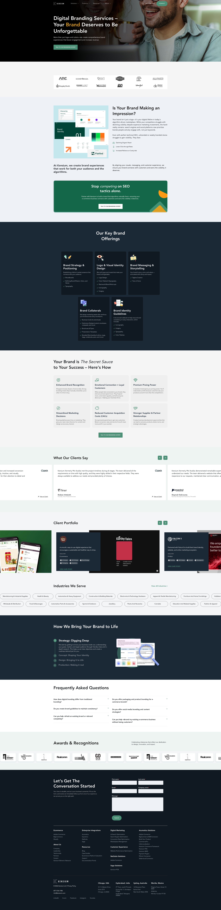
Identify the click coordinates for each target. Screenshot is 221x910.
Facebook (73, 898)
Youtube (92, 898)
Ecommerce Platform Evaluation (92, 856)
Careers (56, 858)
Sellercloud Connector (146, 858)
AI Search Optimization (117, 834)
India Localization (144, 844)
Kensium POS (114, 869)
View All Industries (158, 586)
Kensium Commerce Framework (149, 846)
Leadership (57, 851)
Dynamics (85, 837)
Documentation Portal (89, 861)
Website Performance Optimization (121, 851)
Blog (83, 851)
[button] (75, 3)
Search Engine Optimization (119, 837)
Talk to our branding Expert (111, 206)
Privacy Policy (71, 886)
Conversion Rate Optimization (119, 839)
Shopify (56, 839)
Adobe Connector (116, 860)
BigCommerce (58, 837)
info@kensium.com (59, 893)
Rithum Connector (145, 856)
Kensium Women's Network (62, 861)
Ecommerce (58, 830)
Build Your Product (145, 839)
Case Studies (86, 853)
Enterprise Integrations (91, 830)
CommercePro (143, 842)
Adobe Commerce (59, 834)
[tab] (81, 646)
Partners (56, 856)
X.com (64, 898)
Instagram (83, 898)
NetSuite (85, 839)
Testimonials (57, 853)
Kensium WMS (143, 851)
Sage (83, 842)
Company (57, 848)
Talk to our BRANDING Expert (66, 47)
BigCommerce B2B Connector (148, 837)
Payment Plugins (144, 854)
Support (84, 858)
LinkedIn (56, 898)
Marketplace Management (118, 842)
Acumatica (85, 834)
